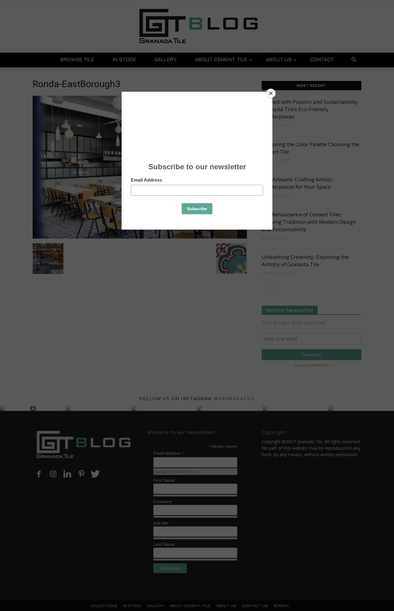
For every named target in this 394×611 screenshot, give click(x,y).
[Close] (270, 93)
